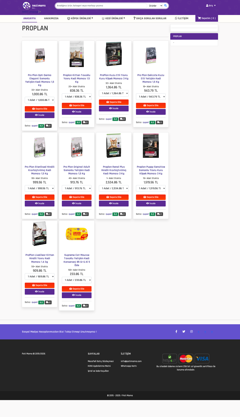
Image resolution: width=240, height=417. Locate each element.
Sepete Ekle (41, 108)
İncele (41, 115)
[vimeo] (40, 361)
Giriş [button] (210, 5)
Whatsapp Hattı (129, 366)
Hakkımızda (51, 18)
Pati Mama (27, 353)
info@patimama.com (131, 361)
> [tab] (198, 332)
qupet (35, 125)
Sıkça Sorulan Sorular (150, 18)
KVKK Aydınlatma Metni (99, 366)
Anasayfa (29, 18)
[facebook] (27, 361)
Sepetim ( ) (208, 18)
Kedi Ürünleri (114, 18)
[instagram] (31, 361)
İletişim (182, 18)
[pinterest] (36, 361)
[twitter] (23, 361)
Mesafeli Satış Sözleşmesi (101, 361)
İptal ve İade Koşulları (98, 371)
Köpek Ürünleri (80, 18)
